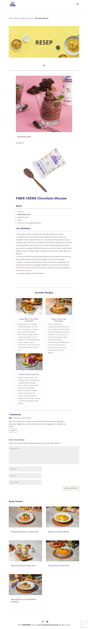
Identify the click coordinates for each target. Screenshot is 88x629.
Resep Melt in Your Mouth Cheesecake (29, 320)
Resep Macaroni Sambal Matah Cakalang (23, 600)
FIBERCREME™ (26, 625)
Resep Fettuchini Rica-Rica (58, 565)
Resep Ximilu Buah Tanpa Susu (23, 565)
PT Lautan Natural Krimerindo (49, 625)
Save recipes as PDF (24, 137)
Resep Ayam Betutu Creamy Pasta (24, 532)
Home (11, 18)
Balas (13, 430)
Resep (16, 18)
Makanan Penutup (26, 18)
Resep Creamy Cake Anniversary (59, 320)
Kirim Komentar (70, 488)
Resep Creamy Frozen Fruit (29, 374)
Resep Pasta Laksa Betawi (58, 532)
